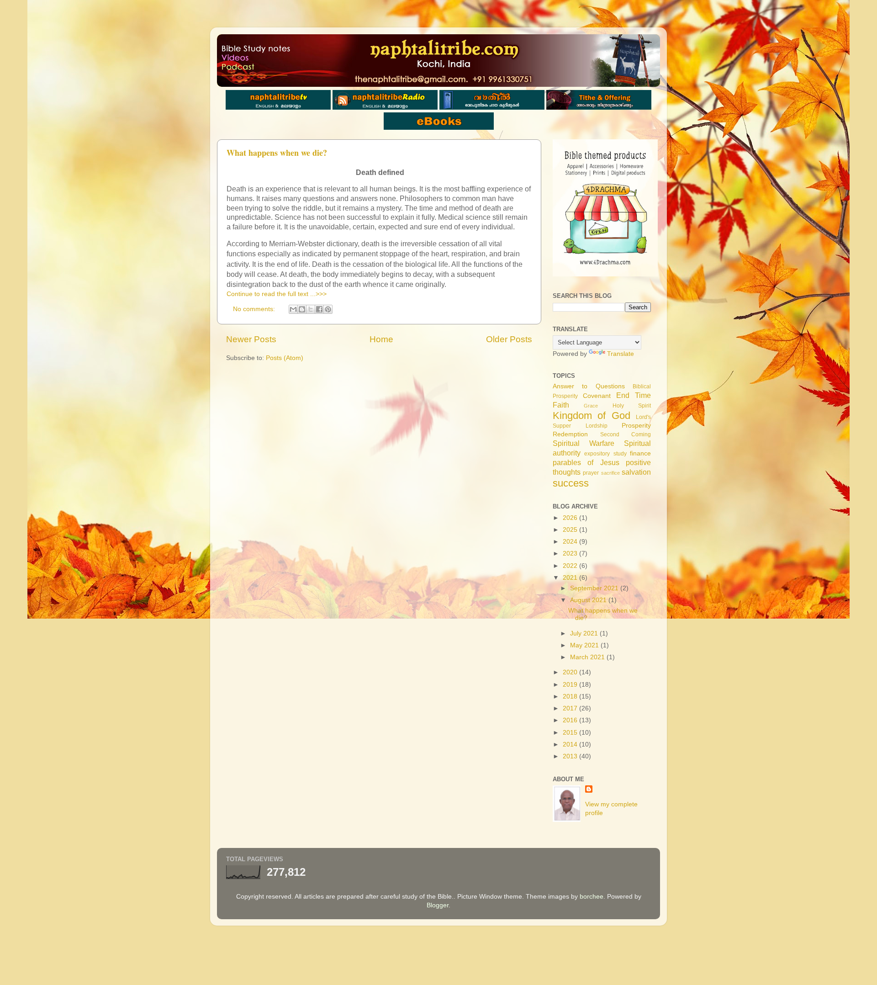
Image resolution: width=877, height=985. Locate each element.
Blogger (438, 905)
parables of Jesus (586, 462)
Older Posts (509, 339)
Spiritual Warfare (583, 443)
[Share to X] (310, 309)
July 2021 (585, 633)
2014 (571, 744)
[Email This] (293, 309)
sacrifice (610, 473)
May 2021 (585, 645)
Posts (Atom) (284, 358)
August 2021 (589, 600)
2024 (571, 541)
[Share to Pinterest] (328, 309)
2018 (571, 696)
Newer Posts (251, 339)
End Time (633, 395)
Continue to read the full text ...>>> (277, 294)
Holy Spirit (632, 405)
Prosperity (636, 425)
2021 (571, 577)
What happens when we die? (277, 153)
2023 (571, 553)
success (571, 483)
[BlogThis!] (301, 309)
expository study (605, 453)
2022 (571, 565)
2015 (571, 732)
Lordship (597, 426)
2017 (571, 708)
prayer (591, 473)
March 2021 (588, 657)
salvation (636, 472)
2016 (571, 720)
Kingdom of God (591, 415)
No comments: (255, 309)
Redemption (570, 434)
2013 (571, 756)
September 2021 (595, 588)
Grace (591, 405)
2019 (571, 684)
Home (381, 339)
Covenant (597, 395)
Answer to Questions (589, 386)
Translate (620, 353)
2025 (571, 529)
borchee (591, 896)
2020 (571, 672)
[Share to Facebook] (319, 309)
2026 (571, 517)
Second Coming (625, 434)
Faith (561, 405)
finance (640, 453)
